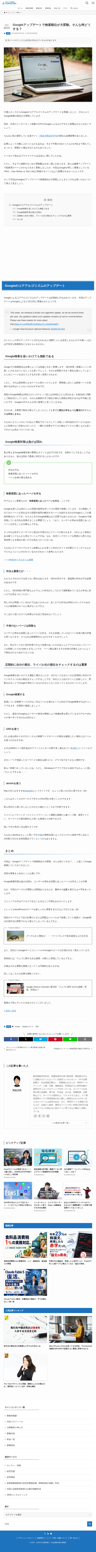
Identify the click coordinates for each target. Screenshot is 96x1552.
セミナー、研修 (14, 1465)
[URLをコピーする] (85, 1039)
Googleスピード (27, 1026)
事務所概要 (12, 1416)
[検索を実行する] (89, 1524)
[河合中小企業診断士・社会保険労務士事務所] (9, 3)
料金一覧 (11, 1439)
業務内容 (11, 1433)
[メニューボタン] (93, 3)
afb (41, 835)
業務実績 (11, 1445)
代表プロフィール (15, 1422)
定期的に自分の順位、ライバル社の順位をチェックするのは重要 (44, 216)
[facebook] (39, 1116)
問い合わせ (74, 1538)
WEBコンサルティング (17, 1495)
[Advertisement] (48, 252)
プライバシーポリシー (26, 1538)
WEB (8, 33)
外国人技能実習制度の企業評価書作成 (24, 1489)
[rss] (48, 1534)
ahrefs (30, 791)
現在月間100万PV (48, 136)
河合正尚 (17, 1090)
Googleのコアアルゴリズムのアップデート (32, 205)
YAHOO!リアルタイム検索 (20, 560)
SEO (37, 1026)
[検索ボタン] (87, 3)
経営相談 (11, 1477)
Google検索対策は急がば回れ (29, 212)
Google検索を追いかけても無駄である (33, 209)
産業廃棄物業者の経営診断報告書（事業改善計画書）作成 (33, 1483)
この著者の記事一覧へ (61, 1123)
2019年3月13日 (58, 329)
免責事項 (40, 1538)
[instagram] (48, 1116)
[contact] (51, 1534)
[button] (11, 1039)
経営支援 (11, 1471)
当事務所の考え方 (15, 1427)
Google (17, 1026)
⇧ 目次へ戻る (10, 1011)
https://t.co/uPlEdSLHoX (25, 324)
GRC (74, 748)
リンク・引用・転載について (56, 1538)
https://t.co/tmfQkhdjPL (48, 324)
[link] (35, 1116)
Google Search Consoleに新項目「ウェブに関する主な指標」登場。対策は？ (56, 988)
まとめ (20, 219)
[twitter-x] (43, 1116)
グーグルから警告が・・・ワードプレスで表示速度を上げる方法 (57, 936)
